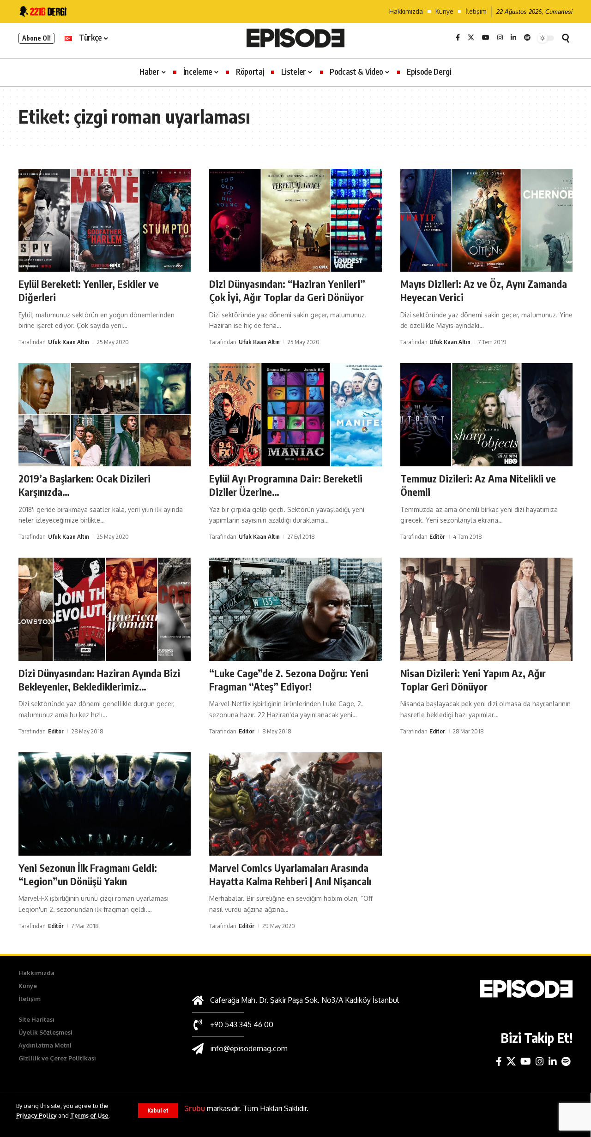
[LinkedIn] (513, 37)
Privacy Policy (36, 1115)
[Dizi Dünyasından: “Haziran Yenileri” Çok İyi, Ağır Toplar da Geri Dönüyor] (295, 220)
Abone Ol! (36, 38)
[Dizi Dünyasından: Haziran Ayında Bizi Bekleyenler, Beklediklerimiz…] (104, 609)
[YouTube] (486, 37)
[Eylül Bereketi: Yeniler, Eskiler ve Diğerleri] (104, 220)
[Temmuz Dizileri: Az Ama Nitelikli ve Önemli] (486, 414)
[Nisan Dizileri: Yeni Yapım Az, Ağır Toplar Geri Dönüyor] (486, 609)
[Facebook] (457, 37)
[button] (158, 1110)
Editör (437, 536)
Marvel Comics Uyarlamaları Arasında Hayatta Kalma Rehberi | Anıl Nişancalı (290, 874)
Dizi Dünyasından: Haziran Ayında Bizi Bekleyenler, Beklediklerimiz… (99, 680)
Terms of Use (89, 1115)
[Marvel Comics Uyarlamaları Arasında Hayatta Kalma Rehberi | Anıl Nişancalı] (295, 804)
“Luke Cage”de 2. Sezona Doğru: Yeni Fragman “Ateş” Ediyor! (288, 680)
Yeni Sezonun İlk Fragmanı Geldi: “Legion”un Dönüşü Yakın (87, 874)
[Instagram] (500, 37)
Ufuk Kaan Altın (68, 341)
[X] (470, 37)
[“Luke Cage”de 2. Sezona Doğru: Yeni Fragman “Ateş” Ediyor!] (295, 609)
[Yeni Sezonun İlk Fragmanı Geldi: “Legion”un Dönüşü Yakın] (104, 804)
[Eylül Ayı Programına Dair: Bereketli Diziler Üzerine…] (295, 414)
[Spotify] (527, 37)
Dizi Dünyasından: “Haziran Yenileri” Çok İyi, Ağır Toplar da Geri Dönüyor (287, 290)
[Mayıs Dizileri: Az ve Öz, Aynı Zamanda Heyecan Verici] (486, 220)
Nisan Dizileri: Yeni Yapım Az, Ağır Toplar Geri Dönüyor (473, 680)
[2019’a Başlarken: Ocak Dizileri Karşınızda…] (104, 414)
